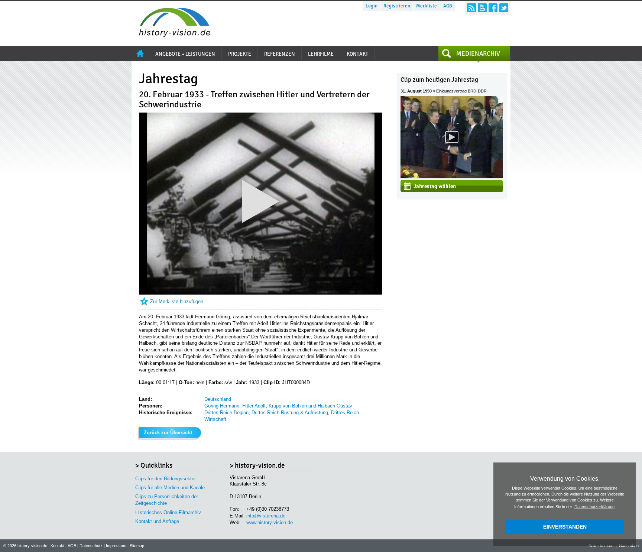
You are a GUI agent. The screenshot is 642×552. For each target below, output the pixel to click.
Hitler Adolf (254, 406)
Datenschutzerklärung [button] (594, 506)
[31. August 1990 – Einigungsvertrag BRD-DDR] (452, 176)
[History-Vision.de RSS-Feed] (471, 7)
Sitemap (137, 545)
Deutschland (217, 399)
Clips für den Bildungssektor (165, 478)
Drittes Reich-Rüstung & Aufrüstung (290, 412)
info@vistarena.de (265, 516)
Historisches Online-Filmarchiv (168, 512)
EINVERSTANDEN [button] (565, 527)
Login (371, 6)
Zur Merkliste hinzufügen (176, 301)
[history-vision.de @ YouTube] (482, 7)
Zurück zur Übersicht (168, 432)
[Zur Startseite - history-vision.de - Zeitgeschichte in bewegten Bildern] (171, 35)
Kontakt (57, 545)
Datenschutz (91, 545)
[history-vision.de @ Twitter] (503, 7)
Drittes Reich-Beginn (226, 412)
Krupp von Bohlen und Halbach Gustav (310, 406)
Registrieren (396, 6)
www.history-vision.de (269, 522)
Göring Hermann (221, 406)
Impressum (116, 545)
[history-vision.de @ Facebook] (493, 7)
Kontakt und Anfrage (157, 521)
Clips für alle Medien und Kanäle (170, 487)
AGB (447, 6)
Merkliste (426, 6)
